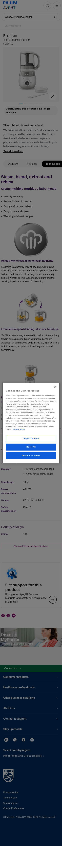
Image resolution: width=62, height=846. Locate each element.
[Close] (55, 386)
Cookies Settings (31, 438)
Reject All (31, 447)
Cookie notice (19, 429)
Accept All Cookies (31, 456)
